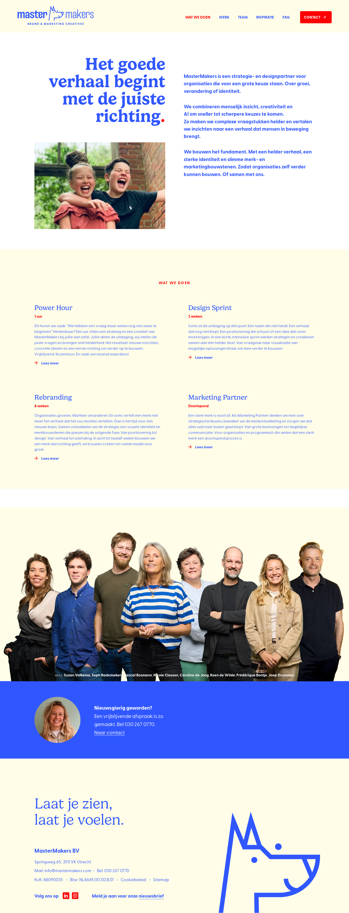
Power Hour (53, 308)
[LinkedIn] (66, 895)
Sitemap (161, 879)
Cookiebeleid (133, 879)
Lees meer (50, 363)
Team (243, 17)
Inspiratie (265, 17)
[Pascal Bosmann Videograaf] (116, 601)
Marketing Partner (217, 397)
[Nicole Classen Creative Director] (155, 601)
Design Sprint (210, 308)
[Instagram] (75, 895)
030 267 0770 (139, 724)
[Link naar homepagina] (56, 16)
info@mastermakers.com (67, 870)
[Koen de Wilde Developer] (233, 601)
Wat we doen (197, 17)
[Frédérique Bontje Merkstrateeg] (272, 601)
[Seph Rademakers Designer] (77, 601)
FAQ (286, 17)
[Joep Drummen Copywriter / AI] (319, 601)
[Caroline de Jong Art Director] (195, 601)
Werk (224, 17)
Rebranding (53, 397)
